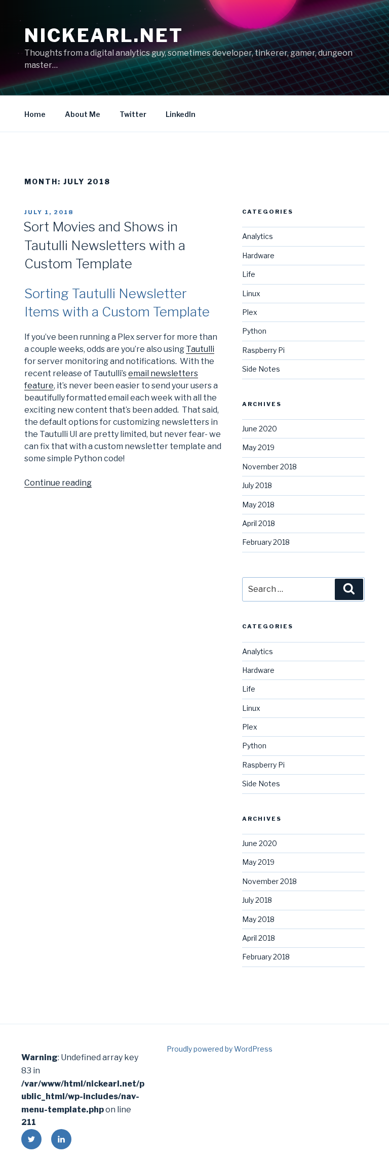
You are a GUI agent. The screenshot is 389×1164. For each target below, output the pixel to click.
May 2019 (258, 447)
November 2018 (269, 466)
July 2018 (257, 485)
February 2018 (266, 542)
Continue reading (58, 483)
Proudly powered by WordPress (220, 1049)
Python (254, 331)
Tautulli (200, 349)
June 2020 (259, 428)
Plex (249, 312)
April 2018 (258, 523)
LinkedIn (181, 114)
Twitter (133, 114)
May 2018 (258, 504)
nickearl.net (103, 35)
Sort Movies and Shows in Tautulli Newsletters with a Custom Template (104, 245)
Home (35, 114)
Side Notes (261, 369)
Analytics (257, 236)
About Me (82, 114)
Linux (251, 293)
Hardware (258, 255)
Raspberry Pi (263, 350)
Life (248, 274)
